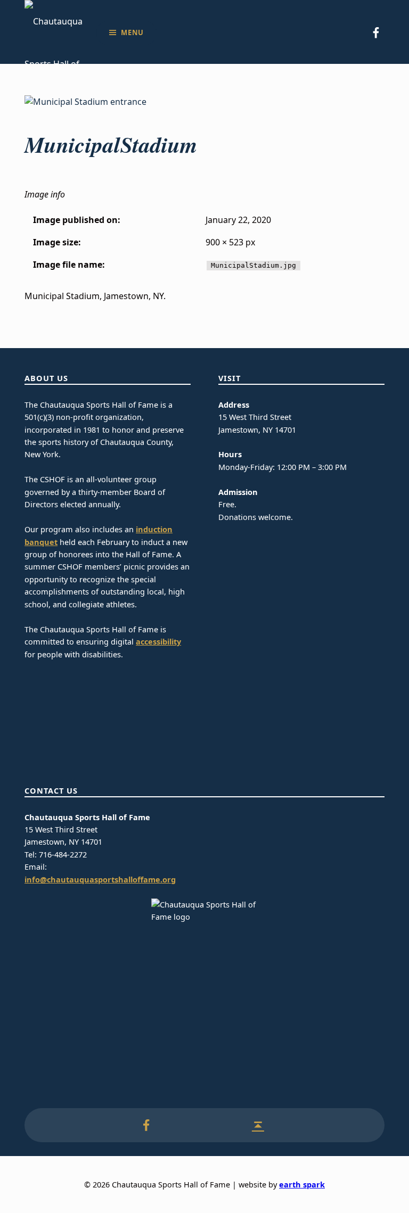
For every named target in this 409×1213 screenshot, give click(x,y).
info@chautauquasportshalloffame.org (100, 879)
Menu (132, 32)
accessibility (158, 642)
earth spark (302, 1184)
